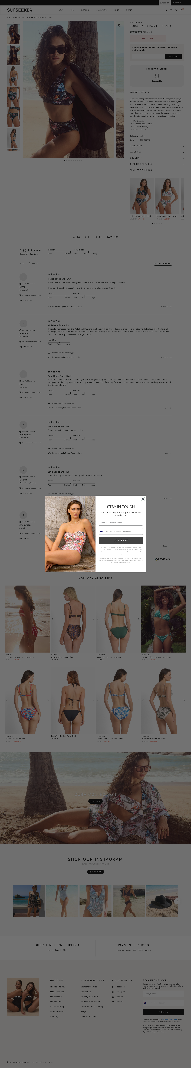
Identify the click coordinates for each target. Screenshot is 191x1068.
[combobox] (103, 531)
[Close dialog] (143, 499)
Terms (128, 558)
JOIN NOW (121, 540)
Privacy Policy (137, 558)
